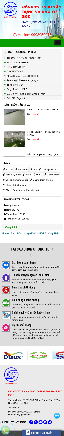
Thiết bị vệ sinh (48, 169)
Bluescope (22, 169)
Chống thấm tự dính (42, 180)
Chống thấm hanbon (15, 185)
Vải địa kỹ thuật (13, 174)
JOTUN (9, 169)
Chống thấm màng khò (16, 180)
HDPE (28, 174)
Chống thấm (52, 174)
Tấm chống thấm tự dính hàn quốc (22, 190)
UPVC (39, 174)
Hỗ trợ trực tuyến (41, 432)
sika (34, 169)
